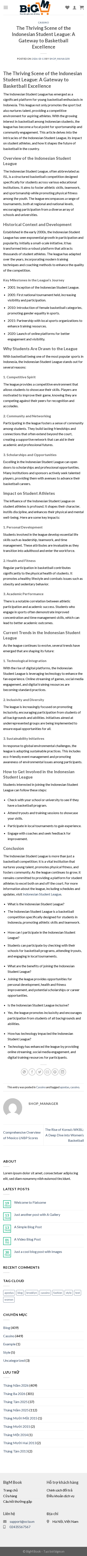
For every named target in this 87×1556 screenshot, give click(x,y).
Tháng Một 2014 (15, 1435)
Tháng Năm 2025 (16, 1410)
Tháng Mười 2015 (16, 1426)
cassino (74, 1087)
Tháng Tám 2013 (15, 1451)
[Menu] (5, 7)
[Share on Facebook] (32, 1071)
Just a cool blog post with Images (38, 1251)
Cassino (43, 22)
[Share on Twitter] (39, 1071)
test (77, 1292)
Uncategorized (14, 1360)
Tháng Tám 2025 (15, 1402)
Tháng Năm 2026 (16, 1385)
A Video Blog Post (27, 1239)
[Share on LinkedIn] (62, 1071)
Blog (6, 1328)
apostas (64, 1087)
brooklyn (31, 1292)
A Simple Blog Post (28, 1227)
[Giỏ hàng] (82, 7)
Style (6, 1352)
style (69, 1292)
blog (20, 1292)
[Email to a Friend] (47, 1071)
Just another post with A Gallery (37, 1214)
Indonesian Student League (42, 894)
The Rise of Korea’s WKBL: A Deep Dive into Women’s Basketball (64, 1134)
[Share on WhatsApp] (24, 1071)
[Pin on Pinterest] (55, 1071)
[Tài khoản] (74, 7)
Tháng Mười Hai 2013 (19, 1443)
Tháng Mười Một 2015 (20, 1418)
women (8, 1299)
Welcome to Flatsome (30, 1202)
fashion (57, 1292)
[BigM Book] (41, 7)
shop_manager (59, 58)
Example (9, 1344)
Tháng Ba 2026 (14, 1394)
